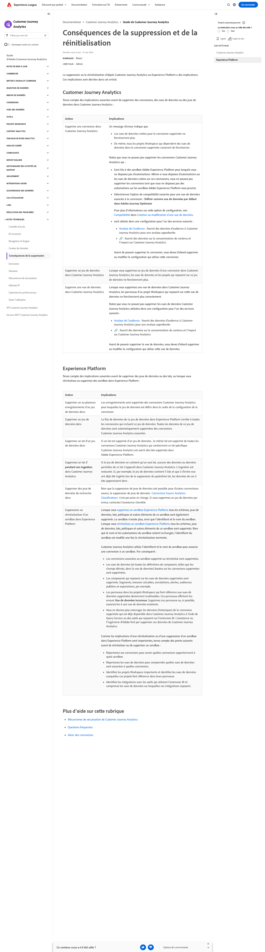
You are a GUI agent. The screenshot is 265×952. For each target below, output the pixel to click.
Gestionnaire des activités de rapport (21, 168)
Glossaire (13, 271)
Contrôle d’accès (17, 226)
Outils (9, 117)
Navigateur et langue (19, 241)
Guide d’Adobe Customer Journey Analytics (26, 57)
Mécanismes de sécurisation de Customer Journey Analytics (103, 719)
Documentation (72, 22)
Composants (12, 153)
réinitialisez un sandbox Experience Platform (143, 524)
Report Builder (14, 160)
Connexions (12, 102)
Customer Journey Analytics (102, 22)
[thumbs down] (151, 947)
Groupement (12, 176)
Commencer (12, 73)
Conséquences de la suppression (26, 255)
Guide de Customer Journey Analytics (146, 22)
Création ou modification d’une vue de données (165, 215)
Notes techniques (15, 219)
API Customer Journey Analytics (22, 307)
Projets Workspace (16, 124)
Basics (79, 58)
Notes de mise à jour (16, 66)
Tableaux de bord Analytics (20, 138)
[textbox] (26, 35)
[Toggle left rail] (49, 14)
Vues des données (15, 109)
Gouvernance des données (20, 190)
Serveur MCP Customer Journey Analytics (27, 314)
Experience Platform (227, 59)
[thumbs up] (143, 947)
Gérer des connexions (80, 735)
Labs (8, 205)
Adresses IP (14, 285)
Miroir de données (15, 95)
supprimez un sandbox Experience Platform (142, 510)
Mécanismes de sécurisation (23, 278)
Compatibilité (122, 215)
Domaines (14, 263)
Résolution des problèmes (20, 212)
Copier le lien (238, 38)
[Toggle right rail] (216, 14)
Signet (223, 38)
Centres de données (18, 248)
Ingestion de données (17, 88)
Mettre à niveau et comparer (21, 81)
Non (233, 31)
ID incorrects (15, 233)
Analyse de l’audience (132, 228)
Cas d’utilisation (14, 198)
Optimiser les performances (22, 292)
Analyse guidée (14, 145)
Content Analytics (16, 131)
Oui (223, 31)
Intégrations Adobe (16, 183)
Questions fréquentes (80, 727)
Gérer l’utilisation (17, 299)
